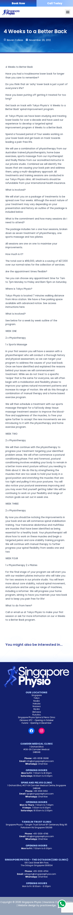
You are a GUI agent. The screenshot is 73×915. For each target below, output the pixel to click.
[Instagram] (42, 731)
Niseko (36, 701)
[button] (67, 12)
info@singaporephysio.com (40, 761)
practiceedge (48, 905)
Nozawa (37, 706)
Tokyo (36, 698)
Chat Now (43, 764)
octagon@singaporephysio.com (40, 874)
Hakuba (36, 703)
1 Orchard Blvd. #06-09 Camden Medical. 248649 (36, 749)
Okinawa (36, 712)
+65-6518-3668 (40, 758)
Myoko (36, 709)
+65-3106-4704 (40, 871)
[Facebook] (31, 731)
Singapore (37, 695)
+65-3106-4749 (40, 833)
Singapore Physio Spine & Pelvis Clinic (36, 717)
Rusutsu (36, 714)
